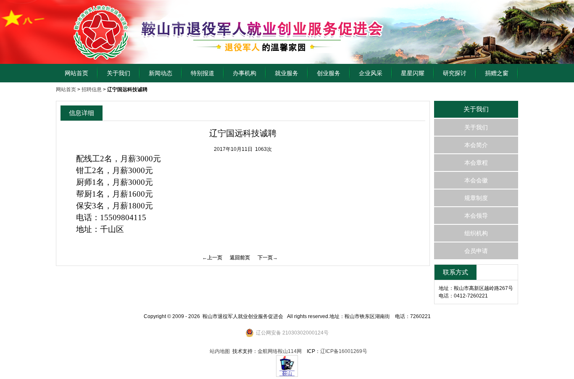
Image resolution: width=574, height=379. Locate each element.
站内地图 (220, 351)
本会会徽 (476, 180)
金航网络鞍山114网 (280, 351)
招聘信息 (92, 89)
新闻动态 (160, 73)
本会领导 (476, 215)
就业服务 (286, 73)
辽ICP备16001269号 (343, 351)
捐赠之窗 (496, 73)
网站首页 (76, 73)
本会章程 (476, 162)
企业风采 (370, 73)
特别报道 (202, 73)
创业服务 (328, 73)
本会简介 (476, 145)
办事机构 (244, 73)
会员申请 (476, 250)
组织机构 (476, 233)
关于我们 (118, 73)
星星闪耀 (412, 73)
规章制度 (476, 198)
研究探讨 (454, 73)
